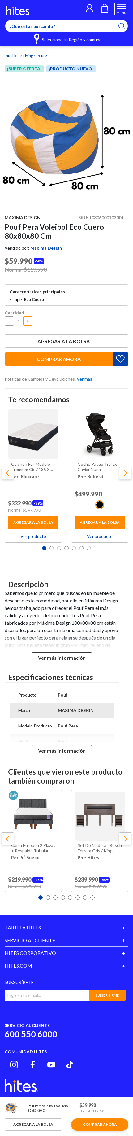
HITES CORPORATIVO (30, 953)
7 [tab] (89, 548)
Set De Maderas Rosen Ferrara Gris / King (100, 848)
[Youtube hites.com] (51, 1064)
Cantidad (14, 312)
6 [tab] (81, 548)
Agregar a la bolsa (63, 341)
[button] (89, 9)
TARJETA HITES (23, 927)
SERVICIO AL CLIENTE (30, 940)
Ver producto (33, 536)
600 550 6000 (31, 1034)
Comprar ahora (59, 359)
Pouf (41, 55)
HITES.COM (18, 965)
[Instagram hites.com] (14, 1064)
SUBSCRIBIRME (107, 995)
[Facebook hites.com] (32, 1064)
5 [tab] (74, 548)
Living (28, 55)
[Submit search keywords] (125, 26)
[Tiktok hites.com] (70, 1064)
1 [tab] (44, 548)
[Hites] (17, 10)
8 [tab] (92, 897)
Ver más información (62, 658)
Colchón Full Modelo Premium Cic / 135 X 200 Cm (30, 467)
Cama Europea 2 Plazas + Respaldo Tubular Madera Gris (33, 848)
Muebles (12, 55)
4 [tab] (66, 548)
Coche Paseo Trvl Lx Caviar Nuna (97, 467)
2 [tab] (51, 548)
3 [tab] (59, 548)
